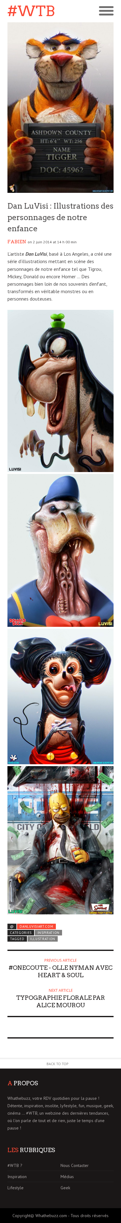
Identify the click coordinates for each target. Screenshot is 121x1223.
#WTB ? (14, 1165)
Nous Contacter (74, 1165)
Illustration (42, 939)
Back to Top (58, 1063)
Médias (67, 1176)
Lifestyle (15, 1187)
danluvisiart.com (36, 926)
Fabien (16, 242)
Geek (65, 1187)
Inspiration (49, 932)
